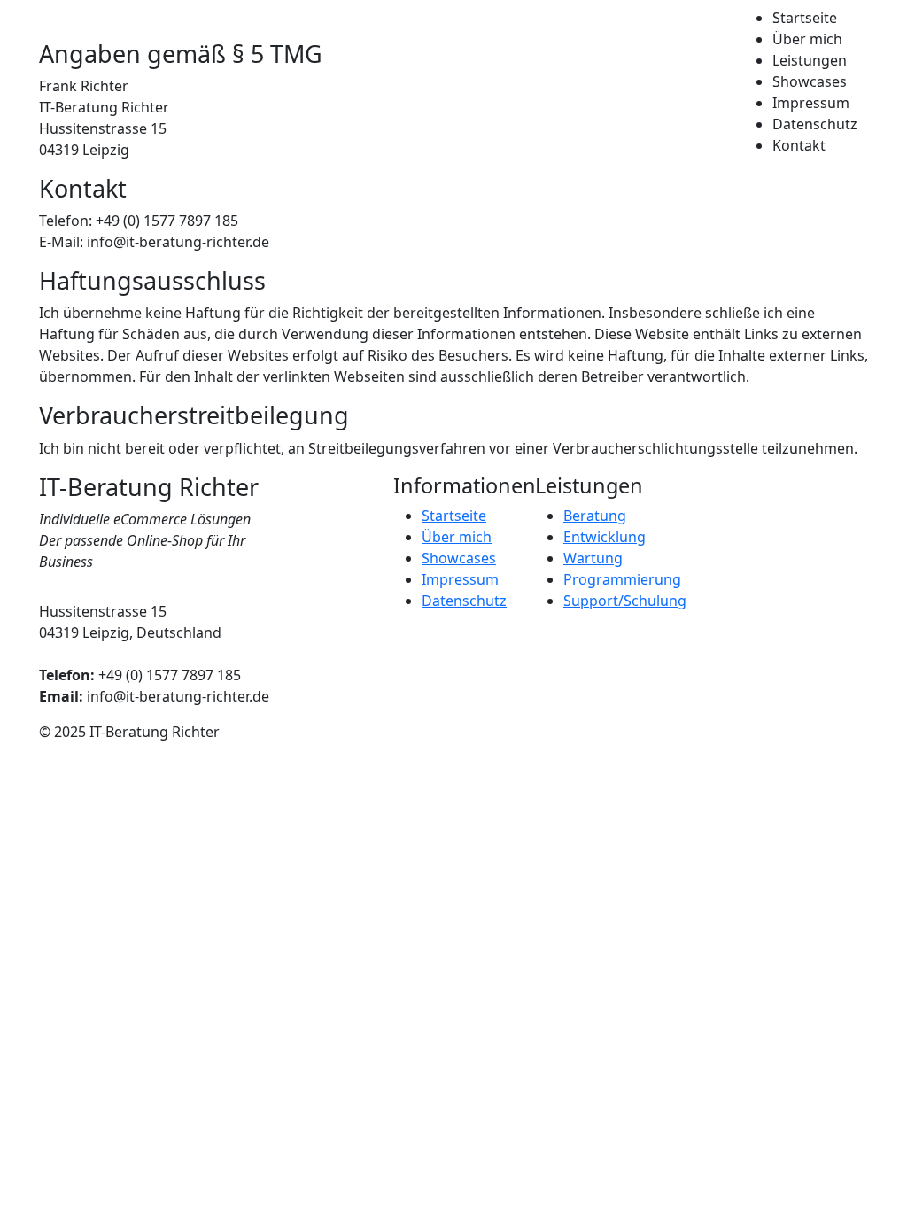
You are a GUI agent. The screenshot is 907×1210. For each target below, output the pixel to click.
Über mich (807, 39)
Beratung (594, 515)
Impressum (810, 102)
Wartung (593, 558)
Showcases (809, 81)
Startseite (804, 17)
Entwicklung (604, 537)
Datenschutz (814, 124)
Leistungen (809, 60)
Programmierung (622, 579)
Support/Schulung (624, 600)
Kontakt (799, 145)
